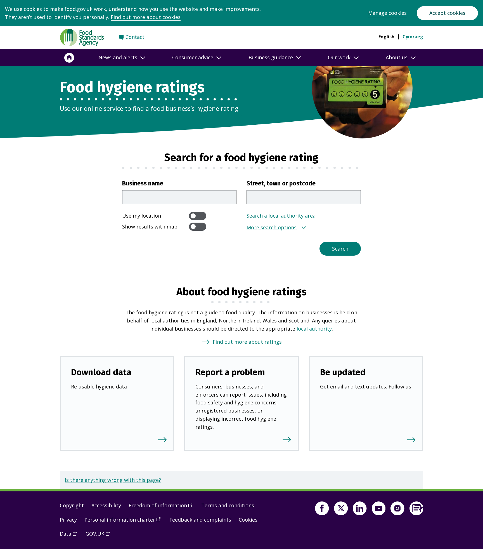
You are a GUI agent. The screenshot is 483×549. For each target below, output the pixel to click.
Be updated (343, 372)
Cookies (248, 519)
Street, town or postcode (281, 183)
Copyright (72, 505)
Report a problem (230, 372)
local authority (314, 328)
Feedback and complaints (200, 519)
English (386, 37)
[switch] (197, 216)
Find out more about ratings (247, 341)
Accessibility (106, 505)
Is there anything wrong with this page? (113, 480)
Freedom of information (162, 507)
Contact (135, 37)
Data (70, 535)
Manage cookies (387, 13)
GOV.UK (99, 535)
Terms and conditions (227, 505)
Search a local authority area (281, 215)
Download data (101, 372)
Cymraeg (412, 37)
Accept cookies (447, 13)
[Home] (69, 57)
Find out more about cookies (146, 17)
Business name (142, 183)
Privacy (68, 519)
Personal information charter (124, 521)
